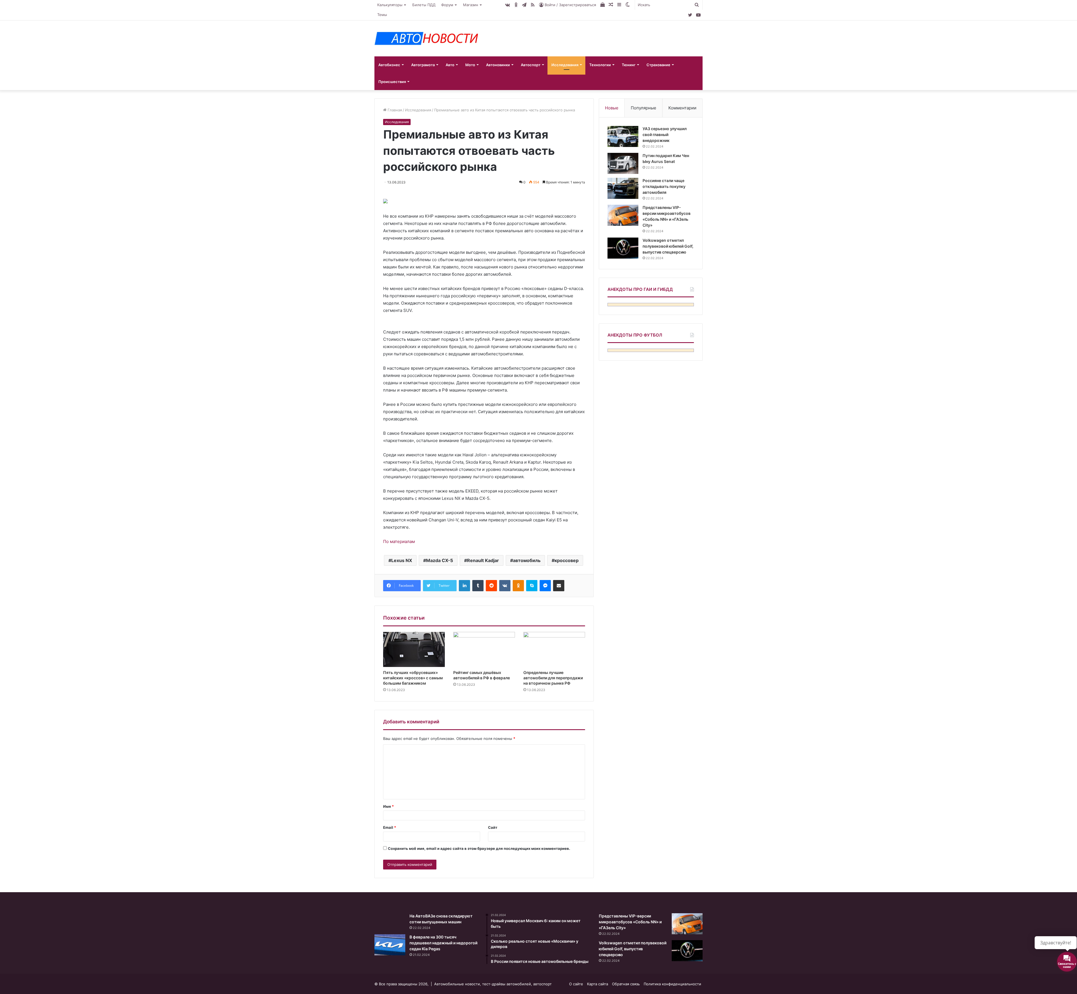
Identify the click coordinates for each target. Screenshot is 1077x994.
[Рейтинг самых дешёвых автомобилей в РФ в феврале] (484, 649)
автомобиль (526, 560)
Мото (470, 65)
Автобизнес (389, 65)
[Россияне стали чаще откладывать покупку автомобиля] (622, 188)
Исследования (564, 65)
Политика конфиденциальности (672, 984)
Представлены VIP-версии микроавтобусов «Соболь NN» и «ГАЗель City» (630, 922)
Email (389, 827)
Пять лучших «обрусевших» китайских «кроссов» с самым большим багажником (413, 677)
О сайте (576, 984)
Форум (447, 5)
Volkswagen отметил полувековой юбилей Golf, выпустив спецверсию (668, 246)
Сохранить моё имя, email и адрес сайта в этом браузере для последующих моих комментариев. (479, 848)
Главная (394, 110)
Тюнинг (629, 65)
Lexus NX (401, 560)
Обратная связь (626, 984)
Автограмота (423, 65)
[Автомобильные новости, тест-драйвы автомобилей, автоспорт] (426, 38)
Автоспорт (530, 65)
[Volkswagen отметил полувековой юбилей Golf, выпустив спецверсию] (622, 248)
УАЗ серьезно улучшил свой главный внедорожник (665, 134)
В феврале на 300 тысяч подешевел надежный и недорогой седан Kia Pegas (443, 943)
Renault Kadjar (483, 560)
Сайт (492, 827)
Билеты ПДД (424, 5)
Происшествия (392, 81)
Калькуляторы (389, 5)
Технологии (600, 65)
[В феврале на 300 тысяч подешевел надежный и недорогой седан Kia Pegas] (389, 944)
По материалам (399, 541)
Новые (611, 108)
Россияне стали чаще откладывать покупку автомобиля (664, 186)
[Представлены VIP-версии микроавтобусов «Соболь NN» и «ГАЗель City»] (622, 215)
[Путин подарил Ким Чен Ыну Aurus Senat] (622, 163)
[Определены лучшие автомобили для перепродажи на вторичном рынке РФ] (554, 649)
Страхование (658, 65)
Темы (382, 14)
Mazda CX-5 (439, 560)
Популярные (643, 108)
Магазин (470, 5)
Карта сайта (597, 984)
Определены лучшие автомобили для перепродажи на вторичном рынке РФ (553, 677)
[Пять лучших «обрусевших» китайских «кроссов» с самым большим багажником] (414, 649)
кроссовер (566, 560)
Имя (388, 806)
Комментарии (682, 108)
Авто (450, 65)
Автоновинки (498, 65)
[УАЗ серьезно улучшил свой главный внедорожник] (622, 136)
